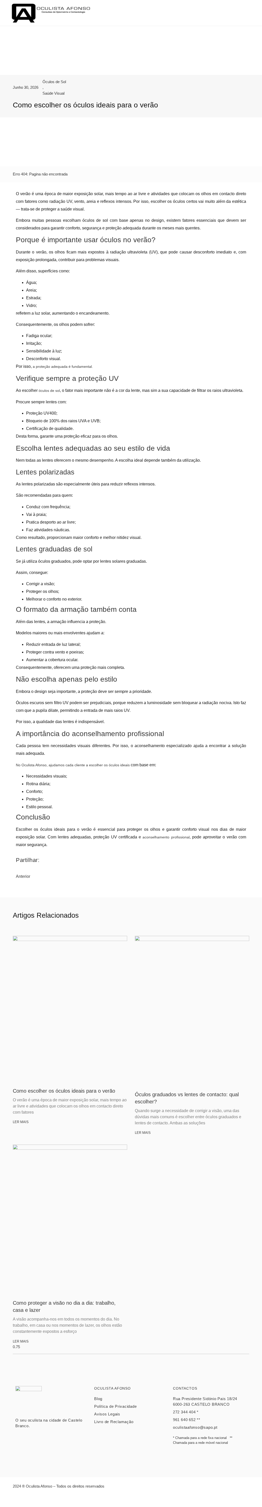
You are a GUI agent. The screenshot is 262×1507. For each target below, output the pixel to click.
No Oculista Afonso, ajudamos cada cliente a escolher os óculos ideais (73, 765)
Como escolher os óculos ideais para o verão (64, 1091)
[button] (248, 13)
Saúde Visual (53, 93)
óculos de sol (49, 391)
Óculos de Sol (54, 82)
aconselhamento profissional (166, 837)
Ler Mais (21, 1122)
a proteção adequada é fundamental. (63, 366)
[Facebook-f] (125, 1498)
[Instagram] (137, 1498)
